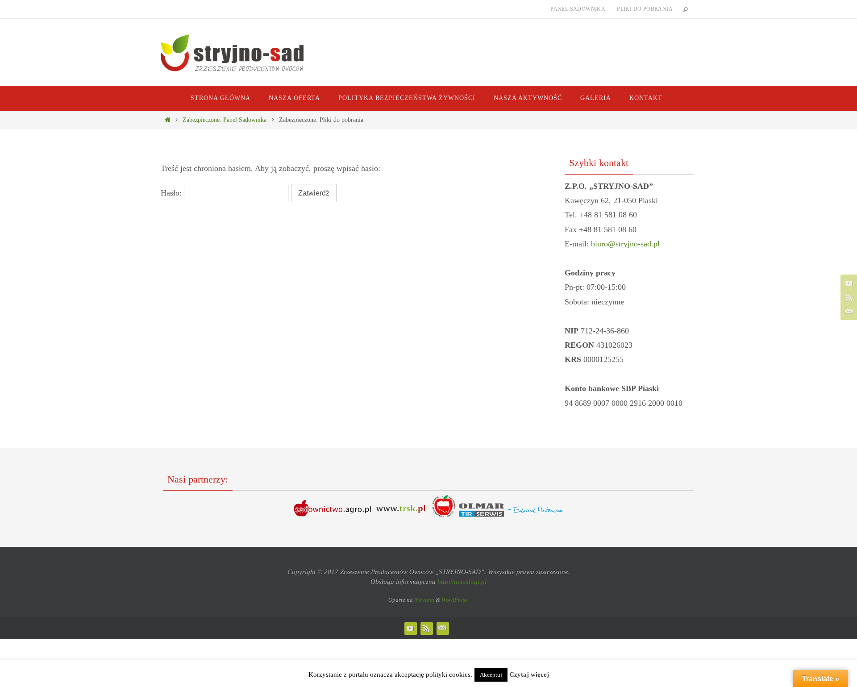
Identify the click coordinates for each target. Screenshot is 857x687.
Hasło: (172, 192)
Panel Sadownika (577, 9)
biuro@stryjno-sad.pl (625, 243)
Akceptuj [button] (491, 674)
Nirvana (424, 599)
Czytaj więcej (529, 674)
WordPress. (455, 599)
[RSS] (847, 297)
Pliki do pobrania (645, 9)
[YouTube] (847, 283)
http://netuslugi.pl (462, 581)
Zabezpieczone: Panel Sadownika (224, 119)
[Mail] (847, 311)
